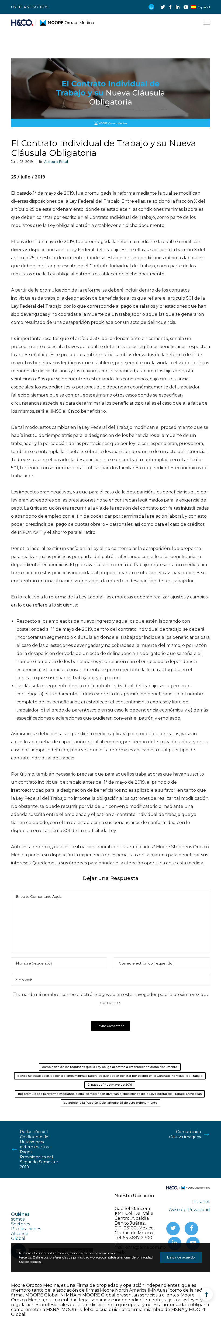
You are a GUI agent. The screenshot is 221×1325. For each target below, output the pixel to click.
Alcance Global (19, 1236)
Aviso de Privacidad (189, 1209)
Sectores (20, 1223)
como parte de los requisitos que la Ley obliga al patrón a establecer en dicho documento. (110, 1067)
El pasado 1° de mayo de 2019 (110, 1084)
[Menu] (204, 23)
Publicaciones (26, 1228)
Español (204, 7)
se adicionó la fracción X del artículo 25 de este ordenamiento (110, 1103)
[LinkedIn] (177, 7)
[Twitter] (163, 7)
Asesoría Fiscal (56, 162)
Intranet (201, 1201)
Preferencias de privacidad (132, 1257)
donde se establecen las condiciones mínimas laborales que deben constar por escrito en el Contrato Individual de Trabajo (109, 1076)
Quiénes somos (20, 1217)
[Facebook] (170, 7)
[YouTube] (186, 7)
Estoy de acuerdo (181, 1257)
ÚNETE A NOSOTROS (29, 7)
